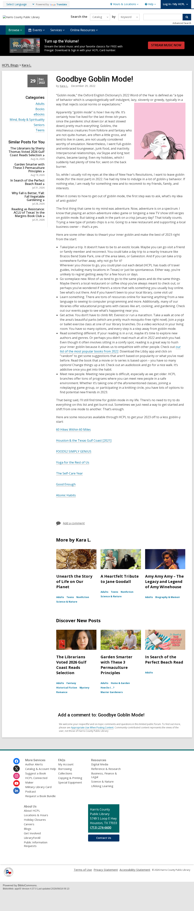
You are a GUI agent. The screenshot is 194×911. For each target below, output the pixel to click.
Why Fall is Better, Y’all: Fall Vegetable (28, 196)
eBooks (39, 114)
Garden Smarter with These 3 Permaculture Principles (116, 664)
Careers (29, 824)
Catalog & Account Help (40, 769)
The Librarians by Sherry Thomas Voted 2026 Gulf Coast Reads (27, 151)
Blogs (27, 829)
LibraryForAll (32, 838)
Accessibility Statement (135, 870)
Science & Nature (66, 601)
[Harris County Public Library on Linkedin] (16, 790)
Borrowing (65, 769)
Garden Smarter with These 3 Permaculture (29, 167)
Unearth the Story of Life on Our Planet (74, 581)
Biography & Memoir (167, 597)
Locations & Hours (36, 815)
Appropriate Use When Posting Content (92, 727)
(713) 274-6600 (100, 827)
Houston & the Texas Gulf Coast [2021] (83, 440)
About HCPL (32, 810)
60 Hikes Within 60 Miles (73, 429)
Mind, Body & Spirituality (27, 119)
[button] (124, 4)
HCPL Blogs (10, 65)
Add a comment (74, 523)
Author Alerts (34, 764)
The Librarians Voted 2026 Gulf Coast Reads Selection (71, 664)
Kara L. (26, 65)
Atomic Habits (66, 495)
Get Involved (32, 833)
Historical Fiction (66, 687)
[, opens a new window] (8, 876)
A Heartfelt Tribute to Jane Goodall (120, 579)
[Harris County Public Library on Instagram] (16, 776)
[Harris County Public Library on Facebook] (16, 761)
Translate (61, 4)
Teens (40, 130)
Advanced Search (182, 23)
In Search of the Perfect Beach (27, 182)
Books (40, 109)
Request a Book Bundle (40, 796)
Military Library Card (38, 787)
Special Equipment (70, 782)
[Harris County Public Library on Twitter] (16, 768)
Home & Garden (120, 683)
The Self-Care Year (69, 473)
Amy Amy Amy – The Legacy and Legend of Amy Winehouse (164, 581)
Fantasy (71, 683)
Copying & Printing (70, 778)
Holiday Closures (35, 819)
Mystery (84, 687)
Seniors (39, 125)
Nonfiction (82, 597)
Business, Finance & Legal (104, 775)
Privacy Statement (106, 870)
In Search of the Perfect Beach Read (164, 659)
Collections (65, 773)
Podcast (30, 791)
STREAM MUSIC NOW (166, 45)
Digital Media (99, 764)
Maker (29, 782)
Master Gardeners (112, 692)
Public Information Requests (35, 844)
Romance (61, 692)
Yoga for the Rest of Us (72, 462)
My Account (66, 764)
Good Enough (66, 484)
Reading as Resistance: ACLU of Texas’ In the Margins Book (28, 212)
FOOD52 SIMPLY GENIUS (73, 451)
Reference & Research (106, 769)
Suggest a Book (35, 773)
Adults (40, 104)
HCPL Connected (36, 778)
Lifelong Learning (102, 786)
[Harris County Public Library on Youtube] (16, 783)
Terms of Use (83, 870)
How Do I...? (107, 687)
